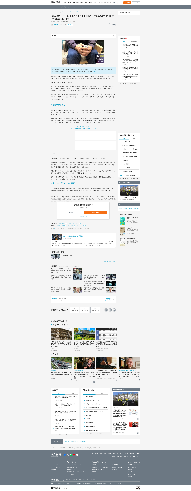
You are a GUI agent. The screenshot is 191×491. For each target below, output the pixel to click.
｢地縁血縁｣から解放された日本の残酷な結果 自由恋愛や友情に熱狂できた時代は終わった (94, 289)
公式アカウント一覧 (83, 480)
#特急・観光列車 (123, 208)
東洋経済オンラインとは (124, 12)
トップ (64, 2)
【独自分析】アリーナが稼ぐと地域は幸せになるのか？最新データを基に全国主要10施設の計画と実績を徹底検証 (120, 414)
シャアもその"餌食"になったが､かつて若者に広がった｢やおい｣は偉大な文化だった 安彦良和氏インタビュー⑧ (129, 374)
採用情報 (75, 480)
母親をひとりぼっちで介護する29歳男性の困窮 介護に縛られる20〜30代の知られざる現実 (94, 277)
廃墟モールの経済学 (127, 171)
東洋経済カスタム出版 (117, 467)
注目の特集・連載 (124, 182)
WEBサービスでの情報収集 (57, 483)
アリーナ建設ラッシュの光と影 (128, 197)
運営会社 (68, 480)
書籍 (108, 2)
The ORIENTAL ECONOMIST (74, 465)
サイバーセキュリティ (56, 467)
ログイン (136, 2)
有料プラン (130, 469)
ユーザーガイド (131, 474)
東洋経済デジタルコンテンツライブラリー (77, 471)
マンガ (90, 2)
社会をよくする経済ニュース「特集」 (73, 236)
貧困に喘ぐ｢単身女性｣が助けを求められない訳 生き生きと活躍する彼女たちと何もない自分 (61, 289)
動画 (86, 2)
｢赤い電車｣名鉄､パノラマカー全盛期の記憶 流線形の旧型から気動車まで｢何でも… (130, 61)
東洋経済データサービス (98, 469)
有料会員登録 (127, 2)
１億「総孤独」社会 (66, 255)
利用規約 (130, 476)
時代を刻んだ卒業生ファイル (129, 145)
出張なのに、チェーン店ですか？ (130, 149)
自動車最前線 (126, 164)
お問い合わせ (121, 483)
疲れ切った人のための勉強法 (132, 218)
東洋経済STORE (71, 469)
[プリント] (114, 24)
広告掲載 (93, 480)
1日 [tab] (124, 138)
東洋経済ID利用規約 (102, 483)
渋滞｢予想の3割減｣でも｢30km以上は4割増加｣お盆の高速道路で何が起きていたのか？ (61, 374)
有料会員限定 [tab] (134, 41)
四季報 (103, 2)
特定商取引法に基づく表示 (89, 483)
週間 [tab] (134, 138)
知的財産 (79, 483)
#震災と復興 (62, 223)
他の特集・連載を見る (109, 261)
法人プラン (130, 471)
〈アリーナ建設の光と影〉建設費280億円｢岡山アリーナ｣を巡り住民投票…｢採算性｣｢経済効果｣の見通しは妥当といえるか (120, 426)
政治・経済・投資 (61, 7)
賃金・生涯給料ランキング (129, 175)
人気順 (82, 2)
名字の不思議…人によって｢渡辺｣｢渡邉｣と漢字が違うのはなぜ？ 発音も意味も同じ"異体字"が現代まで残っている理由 (106, 373)
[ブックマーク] (110, 24)
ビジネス (53, 7)
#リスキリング (80, 225)
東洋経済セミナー (96, 471)
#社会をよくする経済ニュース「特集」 (70, 11)
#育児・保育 (70, 225)
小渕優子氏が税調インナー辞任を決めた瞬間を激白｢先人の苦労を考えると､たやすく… (130, 69)
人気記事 (122, 38)
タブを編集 (137, 7)
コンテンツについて (132, 467)
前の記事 (107, 11)
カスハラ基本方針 (112, 483)
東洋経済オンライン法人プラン (99, 465)
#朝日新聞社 (136, 208)
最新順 (69, 2)
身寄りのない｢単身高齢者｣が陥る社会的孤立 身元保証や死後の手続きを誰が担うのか (61, 277)
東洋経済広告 (115, 465)
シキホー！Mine (70, 474)
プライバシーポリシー (70, 483)
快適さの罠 (129, 228)
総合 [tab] (124, 41)
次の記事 (113, 11)
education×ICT (54, 465)
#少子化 (130, 208)
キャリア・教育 (72, 7)
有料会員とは (83, 216)
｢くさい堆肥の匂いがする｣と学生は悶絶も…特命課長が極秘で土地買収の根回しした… (130, 76)
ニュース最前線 (126, 167)
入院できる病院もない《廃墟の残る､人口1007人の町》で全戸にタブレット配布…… (130, 53)
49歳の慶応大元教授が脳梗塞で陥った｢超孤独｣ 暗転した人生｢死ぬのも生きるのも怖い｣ (94, 283)
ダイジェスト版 (126, 141)
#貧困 (77, 223)
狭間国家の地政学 (131, 238)
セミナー (96, 2)
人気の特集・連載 (125, 135)
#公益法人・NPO (60, 225)
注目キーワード (123, 204)
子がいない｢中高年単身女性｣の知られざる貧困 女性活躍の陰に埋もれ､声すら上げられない (61, 270)
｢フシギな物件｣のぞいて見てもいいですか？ (131, 152)
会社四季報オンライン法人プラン (100, 467)
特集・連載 (76, 2)
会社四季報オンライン (72, 467)
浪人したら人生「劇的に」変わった (131, 156)
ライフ (79, 7)
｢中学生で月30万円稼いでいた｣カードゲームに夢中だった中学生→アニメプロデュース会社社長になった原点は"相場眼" (84, 375)
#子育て (70, 223)
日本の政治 (125, 160)
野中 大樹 (56, 24)
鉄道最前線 (53, 469)
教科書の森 (114, 469)
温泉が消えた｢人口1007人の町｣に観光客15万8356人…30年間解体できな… (130, 46)
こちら (94, 71)
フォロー (70, 24)
